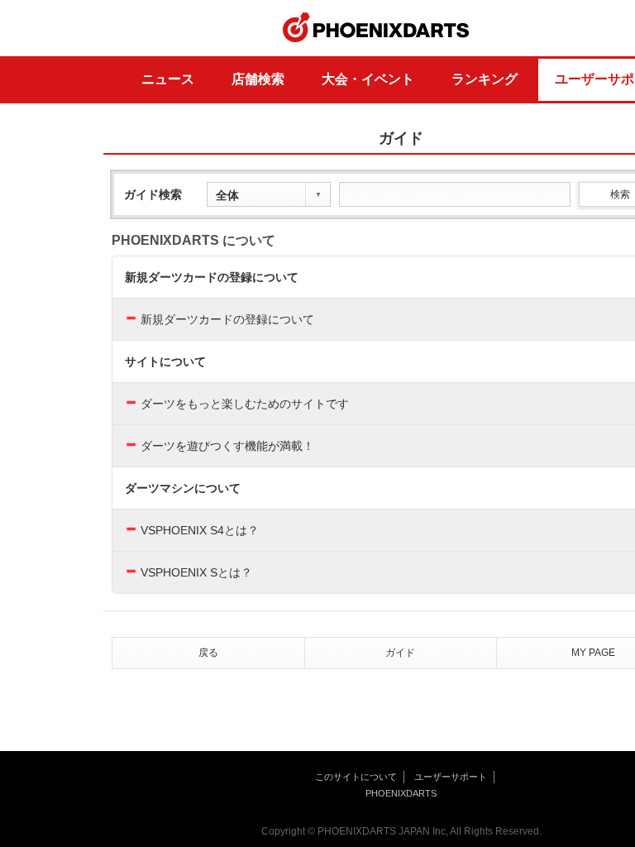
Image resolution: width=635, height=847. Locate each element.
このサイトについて (356, 777)
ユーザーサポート (450, 777)
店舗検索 (258, 79)
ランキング (484, 79)
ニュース (167, 79)
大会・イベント (368, 79)
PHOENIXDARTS (376, 28)
